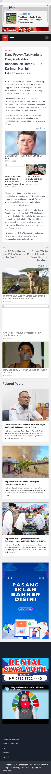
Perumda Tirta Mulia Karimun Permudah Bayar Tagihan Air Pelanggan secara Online (25, 426)
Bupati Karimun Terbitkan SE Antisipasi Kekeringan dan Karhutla (22, 483)
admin (9, 73)
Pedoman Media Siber (10, 743)
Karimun (8, 51)
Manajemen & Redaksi (10, 739)
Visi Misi (5, 748)
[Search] (47, 37)
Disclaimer (6, 752)
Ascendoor (25, 767)
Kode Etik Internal (8, 757)
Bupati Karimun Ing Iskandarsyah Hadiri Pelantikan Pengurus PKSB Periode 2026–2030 (25, 540)
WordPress (7, 770)
